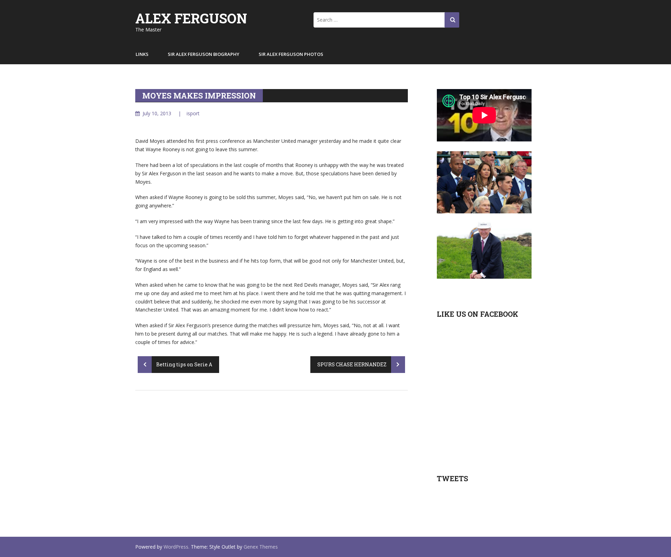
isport (193, 113)
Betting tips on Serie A (183, 364)
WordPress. (176, 546)
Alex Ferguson (191, 18)
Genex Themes (261, 546)
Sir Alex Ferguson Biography (203, 54)
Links (142, 54)
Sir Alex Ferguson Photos (291, 54)
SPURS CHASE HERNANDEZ (352, 364)
